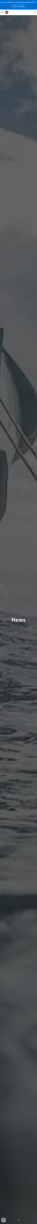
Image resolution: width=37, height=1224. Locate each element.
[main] (18, 619)
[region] (18, 5)
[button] (2, 12)
